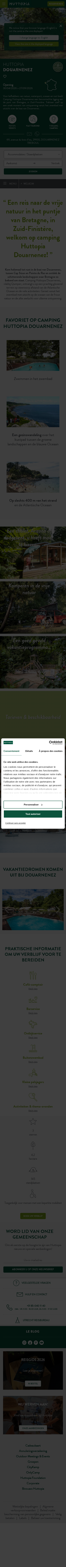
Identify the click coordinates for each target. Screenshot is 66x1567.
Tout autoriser (33, 814)
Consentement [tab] (11, 751)
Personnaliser (31, 804)
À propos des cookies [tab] (50, 751)
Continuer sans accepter (15, 823)
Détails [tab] (29, 751)
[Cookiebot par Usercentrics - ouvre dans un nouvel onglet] (49, 743)
